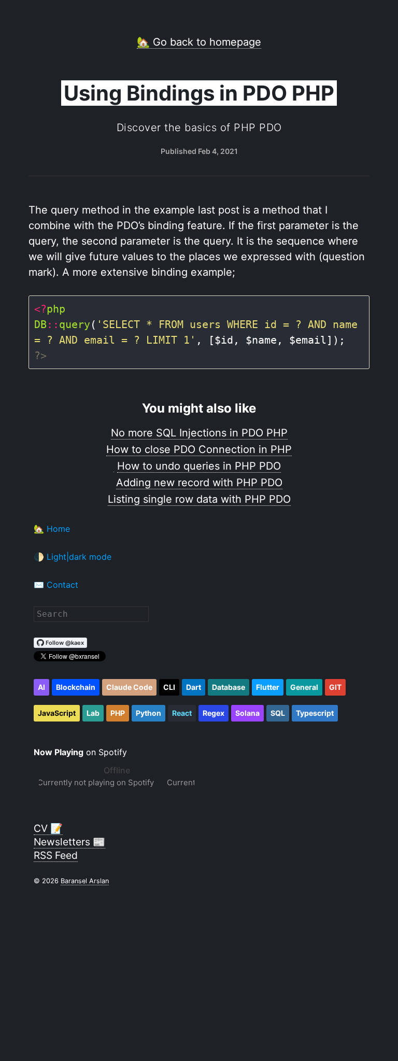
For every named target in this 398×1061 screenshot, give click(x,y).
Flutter (267, 687)
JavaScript (57, 713)
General (304, 687)
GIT (335, 687)
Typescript (315, 713)
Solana (247, 713)
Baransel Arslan (85, 881)
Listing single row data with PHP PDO (199, 499)
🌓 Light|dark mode (72, 556)
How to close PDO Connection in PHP (199, 449)
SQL (278, 713)
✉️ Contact (56, 584)
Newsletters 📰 (69, 842)
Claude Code (129, 687)
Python (148, 713)
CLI (169, 687)
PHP (117, 713)
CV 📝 (48, 828)
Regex (213, 713)
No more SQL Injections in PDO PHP (199, 433)
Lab (93, 713)
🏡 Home (52, 529)
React (182, 713)
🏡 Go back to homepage (199, 42)
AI (41, 687)
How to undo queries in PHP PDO (199, 466)
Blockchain (75, 687)
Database (228, 687)
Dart (193, 687)
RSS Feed (56, 855)
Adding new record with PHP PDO (199, 482)
